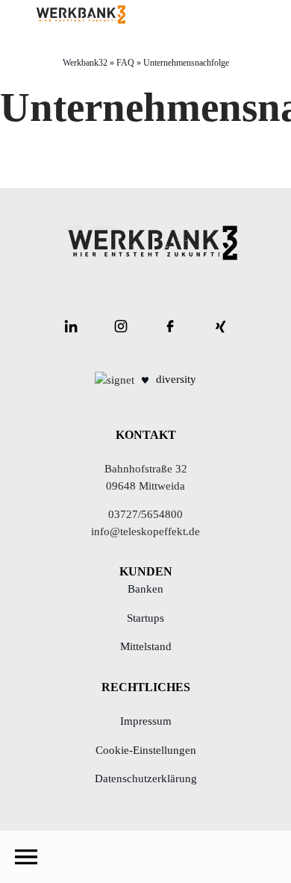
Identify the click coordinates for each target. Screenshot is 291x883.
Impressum (146, 721)
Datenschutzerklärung (146, 778)
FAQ (125, 62)
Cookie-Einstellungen (146, 750)
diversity (176, 379)
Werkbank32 (85, 62)
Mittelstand (146, 646)
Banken (145, 589)
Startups (145, 618)
